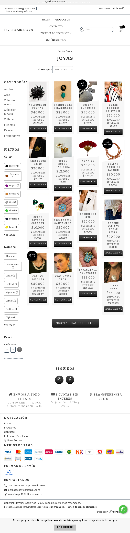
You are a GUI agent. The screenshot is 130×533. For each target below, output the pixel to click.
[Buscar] (81, 29)
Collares (9, 119)
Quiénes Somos (56, 40)
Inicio (46, 19)
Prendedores (12, 135)
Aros (7, 95)
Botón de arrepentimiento (82, 507)
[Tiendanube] (111, 513)
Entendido (65, 527)
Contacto (56, 26)
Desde (6, 344)
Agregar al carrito (38, 128)
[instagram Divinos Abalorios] (59, 380)
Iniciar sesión (118, 8)
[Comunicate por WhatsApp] (123, 509)
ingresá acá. (57, 507)
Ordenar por (44, 69)
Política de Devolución (55, 33)
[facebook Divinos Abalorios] (70, 380)
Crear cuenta (104, 8)
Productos (62, 19)
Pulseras (9, 124)
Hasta (13, 344)
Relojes (9, 130)
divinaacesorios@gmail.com (18, 11)
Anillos (8, 89)
